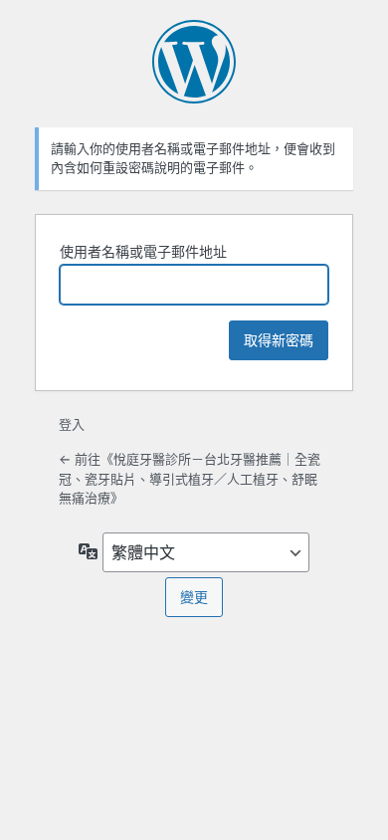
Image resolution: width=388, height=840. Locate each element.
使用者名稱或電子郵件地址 (143, 251)
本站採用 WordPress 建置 (194, 62)
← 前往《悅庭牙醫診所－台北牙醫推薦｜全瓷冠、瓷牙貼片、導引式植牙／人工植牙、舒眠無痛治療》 (189, 478)
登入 (72, 424)
